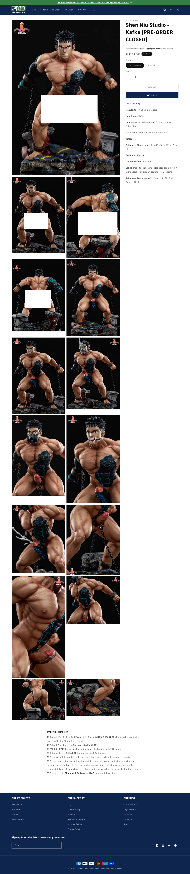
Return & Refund (75, 824)
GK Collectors (78, 869)
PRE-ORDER (17, 804)
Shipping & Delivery (76, 819)
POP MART (16, 814)
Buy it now (152, 94)
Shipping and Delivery (153, 49)
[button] (56, 10)
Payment (72, 814)
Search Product (18, 819)
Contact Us (128, 819)
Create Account (130, 804)
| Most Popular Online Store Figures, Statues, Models (103, 869)
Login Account (130, 809)
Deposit (153, 66)
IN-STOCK (16, 809)
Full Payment (136, 66)
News (126, 824)
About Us (128, 814)
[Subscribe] (58, 845)
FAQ (139, 49)
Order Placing (74, 809)
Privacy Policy (74, 829)
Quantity (129, 71)
